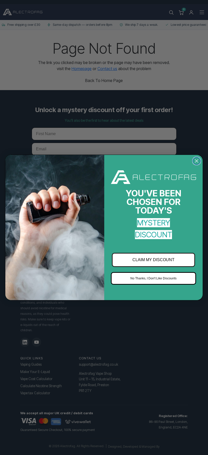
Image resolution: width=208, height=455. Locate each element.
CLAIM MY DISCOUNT (153, 260)
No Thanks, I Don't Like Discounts (153, 278)
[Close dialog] (196, 161)
